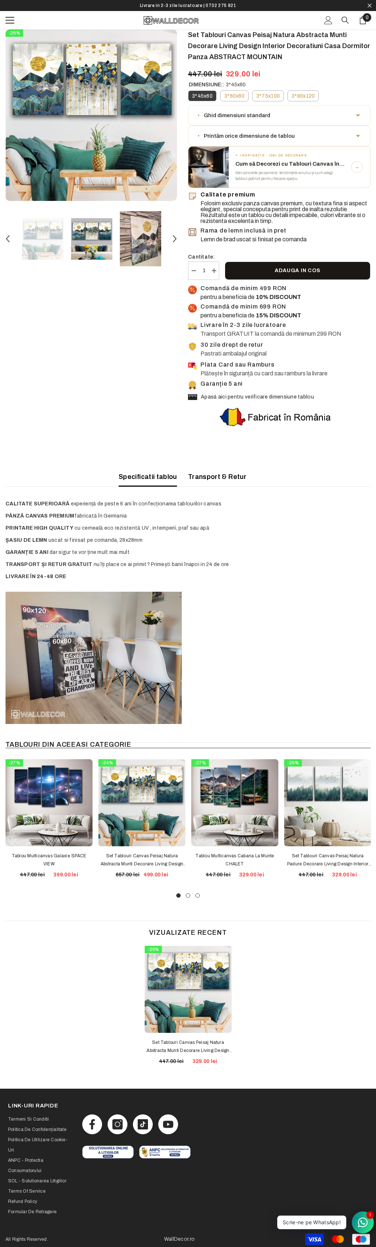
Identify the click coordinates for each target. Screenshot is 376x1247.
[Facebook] (92, 1124)
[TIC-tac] (143, 1124)
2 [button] (188, 895)
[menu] (10, 20)
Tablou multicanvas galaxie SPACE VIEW (49, 859)
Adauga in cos (298, 270)
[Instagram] (117, 1124)
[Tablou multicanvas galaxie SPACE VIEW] (49, 802)
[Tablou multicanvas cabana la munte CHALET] (234, 802)
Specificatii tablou (148, 476)
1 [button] (178, 895)
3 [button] (197, 895)
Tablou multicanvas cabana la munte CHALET (234, 859)
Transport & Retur (217, 476)
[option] (188, 5)
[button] (7, 238)
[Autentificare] (328, 20)
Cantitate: (201, 257)
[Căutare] (345, 20)
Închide (369, 5)
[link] (108, 1152)
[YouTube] (168, 1124)
